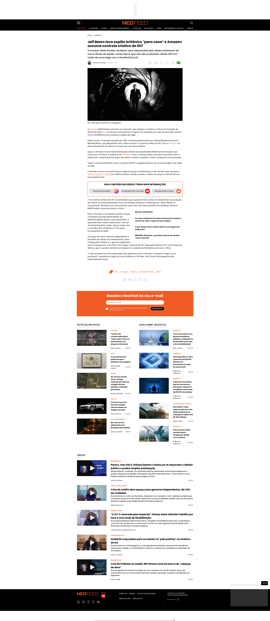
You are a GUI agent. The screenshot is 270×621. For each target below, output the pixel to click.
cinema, (134, 271)
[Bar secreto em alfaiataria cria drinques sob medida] (92, 426)
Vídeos (190, 28)
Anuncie (132, 594)
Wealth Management (119, 28)
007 (104, 132)
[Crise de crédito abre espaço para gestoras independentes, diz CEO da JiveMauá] (92, 493)
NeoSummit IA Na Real (174, 28)
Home (90, 35)
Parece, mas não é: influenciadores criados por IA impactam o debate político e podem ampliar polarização (152, 466)
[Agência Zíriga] (178, 599)
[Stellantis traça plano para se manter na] (92, 542)
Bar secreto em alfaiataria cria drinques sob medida (120, 425)
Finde (159, 28)
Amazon (93, 129)
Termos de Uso (136, 308)
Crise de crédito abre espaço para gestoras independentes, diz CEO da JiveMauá (150, 491)
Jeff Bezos (127, 154)
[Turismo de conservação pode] (92, 338)
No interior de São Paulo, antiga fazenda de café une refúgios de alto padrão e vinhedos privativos (120, 383)
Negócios (81, 28)
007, (117, 271)
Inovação (148, 28)
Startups (137, 28)
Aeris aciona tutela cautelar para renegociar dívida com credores (181, 434)
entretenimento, (146, 271)
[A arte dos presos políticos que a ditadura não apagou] (92, 361)
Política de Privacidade (146, 594)
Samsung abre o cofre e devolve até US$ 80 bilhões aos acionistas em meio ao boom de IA (183, 362)
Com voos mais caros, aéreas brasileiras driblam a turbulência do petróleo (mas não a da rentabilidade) (183, 339)
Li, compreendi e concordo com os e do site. (128, 309)
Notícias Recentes (88, 324)
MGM (158, 271)
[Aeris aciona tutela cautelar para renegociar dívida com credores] (154, 434)
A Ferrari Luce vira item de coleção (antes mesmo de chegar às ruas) (119, 406)
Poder (104, 28)
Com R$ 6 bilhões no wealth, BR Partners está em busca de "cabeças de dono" (151, 565)
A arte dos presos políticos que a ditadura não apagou (121, 359)
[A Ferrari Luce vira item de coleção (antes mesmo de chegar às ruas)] (92, 406)
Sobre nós (123, 594)
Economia (93, 28)
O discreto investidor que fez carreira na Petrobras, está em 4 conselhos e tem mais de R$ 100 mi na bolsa (182, 387)
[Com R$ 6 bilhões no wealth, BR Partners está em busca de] (92, 567)
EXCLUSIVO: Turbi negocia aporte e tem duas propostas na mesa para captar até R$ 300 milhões (183, 412)
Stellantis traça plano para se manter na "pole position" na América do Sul (150, 541)
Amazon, (124, 271)
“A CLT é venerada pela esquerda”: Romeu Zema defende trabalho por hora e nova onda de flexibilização (152, 516)
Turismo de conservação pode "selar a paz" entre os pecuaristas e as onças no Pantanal (120, 339)
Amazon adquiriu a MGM (99, 174)
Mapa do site (138, 598)
